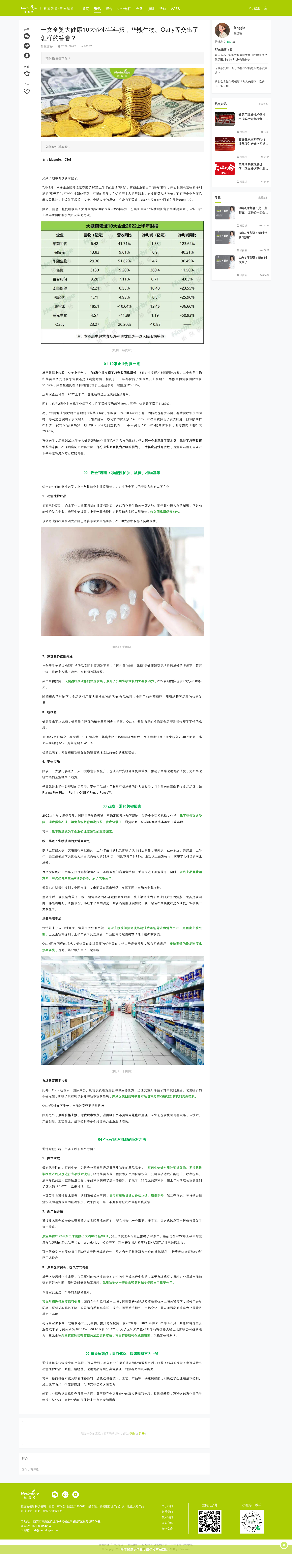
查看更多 (263, 103)
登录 (132, 1433)
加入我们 (167, 1517)
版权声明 (104, 1544)
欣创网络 (188, 1544)
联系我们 (167, 1511)
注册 (142, 1433)
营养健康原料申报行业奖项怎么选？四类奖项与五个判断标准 (252, 143)
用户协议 (119, 1544)
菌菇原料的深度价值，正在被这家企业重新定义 (252, 168)
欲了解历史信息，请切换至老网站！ (146, 1549)
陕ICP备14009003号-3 (154, 1544)
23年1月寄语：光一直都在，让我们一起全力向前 (253, 212)
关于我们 (167, 1506)
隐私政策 (133, 1544)
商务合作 (167, 1523)
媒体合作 (167, 1528)
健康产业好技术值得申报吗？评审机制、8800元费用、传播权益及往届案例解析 (253, 121)
